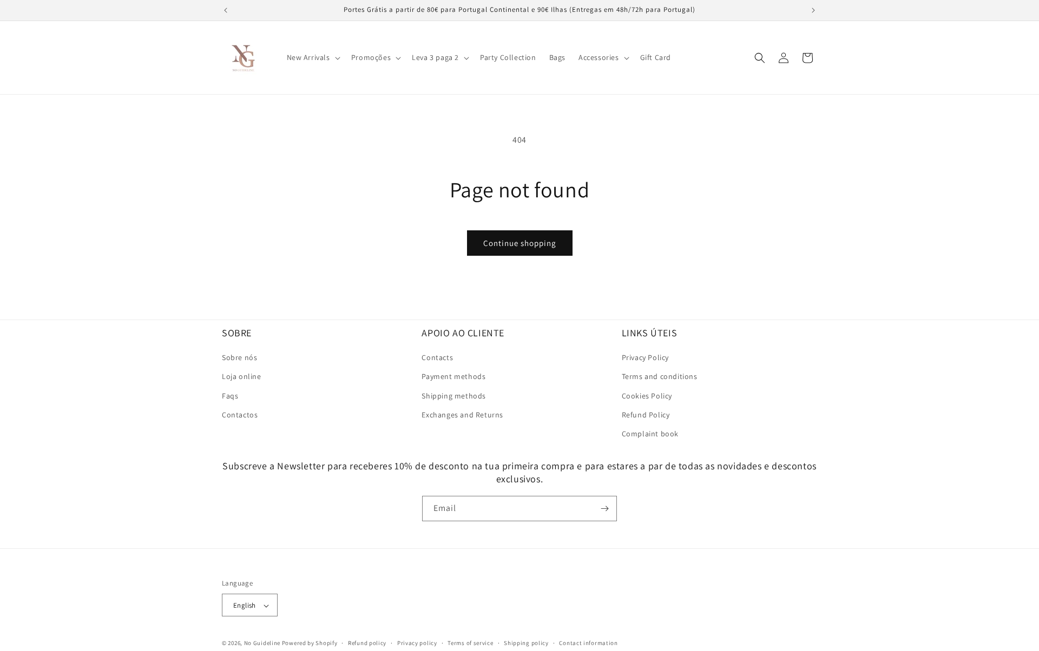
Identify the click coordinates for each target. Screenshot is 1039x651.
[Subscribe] (604, 508)
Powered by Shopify (310, 643)
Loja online (241, 377)
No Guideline (262, 643)
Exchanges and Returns (462, 415)
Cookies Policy (647, 396)
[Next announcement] (813, 10)
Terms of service (470, 643)
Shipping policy (526, 643)
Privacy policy (417, 643)
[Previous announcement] (226, 10)
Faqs (230, 396)
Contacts (437, 357)
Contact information (588, 643)
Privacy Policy (645, 357)
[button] (312, 57)
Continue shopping (519, 243)
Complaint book (650, 434)
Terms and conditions (660, 377)
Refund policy (367, 643)
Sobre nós (239, 357)
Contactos (240, 415)
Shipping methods (454, 396)
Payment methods (453, 377)
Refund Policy (646, 415)
